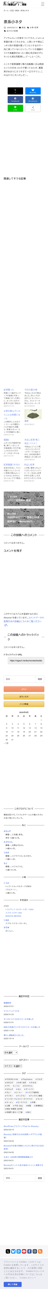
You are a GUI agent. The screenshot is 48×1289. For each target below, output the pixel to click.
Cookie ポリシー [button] (28, 1278)
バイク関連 (24, 704)
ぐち (8, 1086)
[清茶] (33, 414)
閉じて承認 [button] (12, 1284)
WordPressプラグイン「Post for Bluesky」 (22, 1126)
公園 (8, 1105)
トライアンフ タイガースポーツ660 (19, 909)
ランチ (40, 1099)
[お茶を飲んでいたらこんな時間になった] (14, 422)
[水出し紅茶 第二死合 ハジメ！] (34, 449)
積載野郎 (7, 1003)
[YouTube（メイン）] (24, 1251)
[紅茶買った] (14, 397)
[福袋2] (14, 449)
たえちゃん (8, 842)
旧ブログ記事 (12, 31)
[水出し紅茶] (34, 472)
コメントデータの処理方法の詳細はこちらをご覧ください (24, 619)
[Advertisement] (24, 148)
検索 (40, 679)
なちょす (7, 831)
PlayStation (27, 1079)
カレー (8, 1092)
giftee (24, 689)
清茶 (26, 420)
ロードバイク (22, 1102)
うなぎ (6, 852)
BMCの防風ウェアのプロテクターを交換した (22, 1027)
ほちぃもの (24, 696)
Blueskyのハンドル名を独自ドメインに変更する (23, 1165)
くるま (6, 920)
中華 (33, 1102)
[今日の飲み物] (34, 397)
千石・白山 (19, 1105)
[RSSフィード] (40, 1251)
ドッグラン (22, 1095)
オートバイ (30, 1089)
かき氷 (6, 927)
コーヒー (19, 1092)
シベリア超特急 (33, 1092)
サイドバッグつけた (12, 1011)
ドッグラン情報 (36, 1095)
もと (5, 863)
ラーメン (9, 1102)
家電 (29, 1105)
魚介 (29, 1112)
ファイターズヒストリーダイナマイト (19, 1099)
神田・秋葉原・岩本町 (14, 1109)
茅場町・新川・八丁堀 (14, 1112)
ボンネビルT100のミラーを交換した (19, 1019)
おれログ (9, 1082)
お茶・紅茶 (34, 27)
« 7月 (6, 743)
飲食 (24, 27)
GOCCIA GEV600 (13, 916)
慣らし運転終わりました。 (14, 1035)
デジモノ (9, 1095)
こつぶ (6, 883)
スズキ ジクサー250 (14, 912)
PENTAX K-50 (12, 1079)
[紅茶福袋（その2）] (14, 472)
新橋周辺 (39, 1105)
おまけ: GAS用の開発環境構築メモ (18, 1157)
